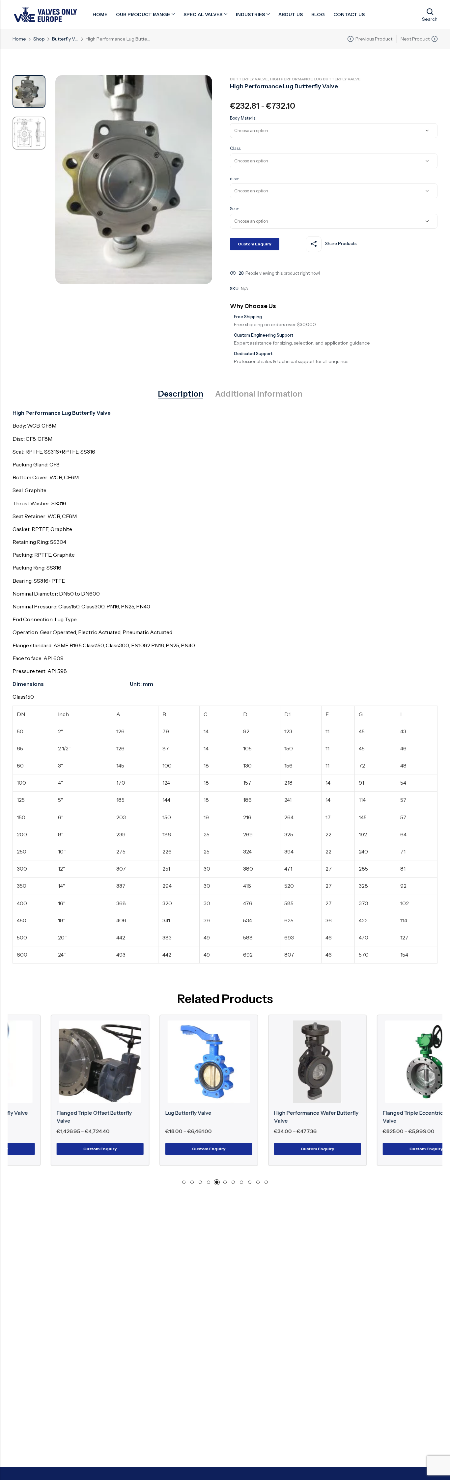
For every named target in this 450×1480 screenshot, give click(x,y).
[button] (183, 1182)
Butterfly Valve (65, 39)
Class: (235, 148)
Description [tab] (180, 394)
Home (19, 39)
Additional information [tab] (258, 394)
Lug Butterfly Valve (150, 1112)
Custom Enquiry (254, 243)
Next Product (415, 39)
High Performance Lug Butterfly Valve (315, 78)
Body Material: (244, 118)
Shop (39, 39)
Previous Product (373, 39)
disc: (234, 178)
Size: (234, 208)
